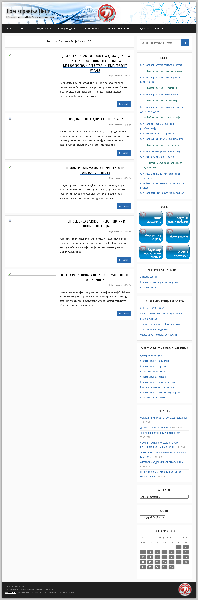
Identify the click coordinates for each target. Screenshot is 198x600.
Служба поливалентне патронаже (157, 133)
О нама (23, 28)
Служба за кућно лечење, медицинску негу (161, 139)
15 (179, 557)
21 (171, 562)
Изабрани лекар (148, 287)
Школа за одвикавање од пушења (157, 387)
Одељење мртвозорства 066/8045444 (159, 334)
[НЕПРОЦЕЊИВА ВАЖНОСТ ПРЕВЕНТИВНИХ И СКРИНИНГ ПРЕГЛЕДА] (34, 221)
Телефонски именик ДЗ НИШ (154, 329)
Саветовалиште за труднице (154, 366)
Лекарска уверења (149, 276)
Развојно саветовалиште (152, 371)
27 (164, 567)
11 (150, 557)
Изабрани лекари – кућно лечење (162, 145)
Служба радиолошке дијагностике (157, 156)
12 (157, 557)
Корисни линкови (148, 319)
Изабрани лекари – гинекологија (162, 100)
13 (164, 557)
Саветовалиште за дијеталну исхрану (159, 382)
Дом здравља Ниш (27, 11)
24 (143, 567)
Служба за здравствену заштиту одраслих (161, 65)
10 (143, 557)
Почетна (10, 28)
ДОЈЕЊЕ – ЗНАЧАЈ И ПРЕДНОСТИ (155, 427)
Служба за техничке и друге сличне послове (162, 193)
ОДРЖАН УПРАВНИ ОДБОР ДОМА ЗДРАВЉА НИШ (163, 417)
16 (186, 557)
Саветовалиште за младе (153, 376)
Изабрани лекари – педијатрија (161, 88)
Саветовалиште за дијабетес (154, 360)
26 (157, 567)
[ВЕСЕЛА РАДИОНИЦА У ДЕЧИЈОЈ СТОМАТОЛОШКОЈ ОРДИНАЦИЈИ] (34, 274)
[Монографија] (178, 230)
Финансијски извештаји (117, 28)
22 (178, 562)
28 (171, 567)
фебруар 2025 (164, 537)
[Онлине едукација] (178, 247)
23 (186, 562)
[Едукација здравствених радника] (151, 247)
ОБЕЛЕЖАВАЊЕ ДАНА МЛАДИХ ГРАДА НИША (161, 462)
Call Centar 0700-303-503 (152, 308)
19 (157, 562)
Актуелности (43, 28)
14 (171, 557)
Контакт (159, 28)
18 (150, 562)
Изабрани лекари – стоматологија (163, 117)
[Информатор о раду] (151, 230)
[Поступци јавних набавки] (178, 213)
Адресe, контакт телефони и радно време (161, 313)
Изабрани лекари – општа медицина (164, 71)
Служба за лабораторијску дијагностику (160, 151)
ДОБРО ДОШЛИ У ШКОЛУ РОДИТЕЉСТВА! (160, 433)
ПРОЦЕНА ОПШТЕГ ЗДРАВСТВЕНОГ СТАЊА (95, 119)
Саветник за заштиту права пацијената (159, 282)
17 (143, 562)
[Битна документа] (151, 213)
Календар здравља (67, 28)
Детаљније (124, 104)
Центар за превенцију (151, 355)
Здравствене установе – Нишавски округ (160, 324)
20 (164, 562)
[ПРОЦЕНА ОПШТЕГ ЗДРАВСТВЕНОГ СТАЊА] (34, 119)
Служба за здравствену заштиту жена (159, 94)
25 (150, 567)
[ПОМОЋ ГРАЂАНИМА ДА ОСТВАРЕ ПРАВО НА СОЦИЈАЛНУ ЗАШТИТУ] (34, 167)
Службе (142, 28)
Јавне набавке (90, 28)
